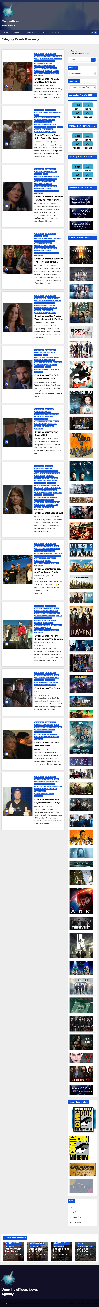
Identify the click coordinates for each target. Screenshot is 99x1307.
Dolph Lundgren (39, 475)
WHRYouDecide (9, 1246)
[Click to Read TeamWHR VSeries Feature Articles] (81, 1058)
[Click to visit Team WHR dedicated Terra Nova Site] (81, 877)
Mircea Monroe (47, 492)
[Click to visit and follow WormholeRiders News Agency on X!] (81, 225)
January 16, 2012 (42, 85)
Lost (46, 419)
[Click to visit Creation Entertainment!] (83, 1170)
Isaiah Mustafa (53, 478)
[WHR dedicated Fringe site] (81, 597)
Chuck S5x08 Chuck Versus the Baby (51, 58)
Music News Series (40, 620)
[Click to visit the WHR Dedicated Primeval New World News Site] (81, 774)
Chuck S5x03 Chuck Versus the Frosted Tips (48, 300)
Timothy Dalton (52, 423)
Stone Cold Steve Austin (52, 502)
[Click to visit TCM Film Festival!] (81, 1186)
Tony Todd (48, 70)
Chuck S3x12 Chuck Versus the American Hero (48, 727)
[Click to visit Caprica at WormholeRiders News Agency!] (81, 349)
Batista (49, 468)
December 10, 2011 (42, 323)
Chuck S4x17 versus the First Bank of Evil (47, 414)
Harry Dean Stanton (41, 478)
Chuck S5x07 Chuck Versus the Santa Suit (47, 117)
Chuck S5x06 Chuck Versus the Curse (46, 178)
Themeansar (38, 1303)
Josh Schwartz (39, 61)
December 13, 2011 (42, 265)
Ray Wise (55, 421)
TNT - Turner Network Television (59, 1243)
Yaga (91, 1246)
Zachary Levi (39, 75)
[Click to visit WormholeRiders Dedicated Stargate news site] (81, 852)
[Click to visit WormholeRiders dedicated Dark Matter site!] (81, 423)
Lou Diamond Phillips (52, 485)
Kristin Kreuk (39, 786)
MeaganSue (54, 439)
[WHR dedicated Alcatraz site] (81, 274)
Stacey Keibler (39, 502)
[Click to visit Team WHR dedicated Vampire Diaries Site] (81, 1023)
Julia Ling (59, 615)
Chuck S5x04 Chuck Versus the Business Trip (48, 238)
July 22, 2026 (84, 1255)
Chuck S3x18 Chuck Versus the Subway (46, 610)
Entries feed (74, 1212)
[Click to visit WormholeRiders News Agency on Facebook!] (81, 213)
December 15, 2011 (42, 203)
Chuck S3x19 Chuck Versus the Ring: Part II (47, 548)
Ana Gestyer (48, 466)
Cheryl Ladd (49, 56)
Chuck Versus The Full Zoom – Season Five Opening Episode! (46, 378)
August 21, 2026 (13, 1255)
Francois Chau (39, 416)
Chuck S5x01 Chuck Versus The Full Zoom (47, 357)
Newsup (29, 1303)
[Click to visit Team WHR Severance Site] (81, 820)
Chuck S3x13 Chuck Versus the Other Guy (47, 677)
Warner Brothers (40, 73)
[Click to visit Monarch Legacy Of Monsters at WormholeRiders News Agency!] (81, 737)
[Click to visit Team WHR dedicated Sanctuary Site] (81, 804)
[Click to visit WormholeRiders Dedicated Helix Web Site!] (81, 645)
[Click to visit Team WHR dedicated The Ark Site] (81, 901)
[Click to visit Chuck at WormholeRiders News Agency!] (81, 374)
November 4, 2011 (42, 382)
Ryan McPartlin (39, 68)
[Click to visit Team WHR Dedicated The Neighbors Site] (81, 967)
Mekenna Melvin (39, 65)
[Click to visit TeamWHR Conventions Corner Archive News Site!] (81, 1090)
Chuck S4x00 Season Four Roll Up (50, 473)
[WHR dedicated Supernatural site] (81, 864)
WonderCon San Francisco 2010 (44, 793)
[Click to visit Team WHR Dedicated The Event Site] (81, 923)
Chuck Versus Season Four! (48, 513)
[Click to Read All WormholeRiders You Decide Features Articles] (81, 200)
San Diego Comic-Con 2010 (53, 556)
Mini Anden (38, 492)
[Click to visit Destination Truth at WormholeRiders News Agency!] (81, 499)
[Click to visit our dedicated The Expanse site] (81, 986)
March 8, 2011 (41, 439)
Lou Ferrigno (38, 487)
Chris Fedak (58, 56)
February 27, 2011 (43, 516)
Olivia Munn (38, 495)
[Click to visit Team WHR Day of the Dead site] (81, 445)
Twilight (80, 1243)
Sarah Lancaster (51, 68)
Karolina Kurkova (40, 483)
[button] (92, 32)
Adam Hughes (49, 409)
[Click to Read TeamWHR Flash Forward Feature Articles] (81, 582)
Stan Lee (59, 127)
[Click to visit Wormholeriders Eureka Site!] (81, 531)
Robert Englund (48, 495)
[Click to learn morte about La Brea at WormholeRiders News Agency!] (81, 701)
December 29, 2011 (43, 142)
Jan (50, 695)
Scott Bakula (39, 499)
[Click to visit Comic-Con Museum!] (79, 1148)
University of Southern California (12, 1243)
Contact (16, 32)
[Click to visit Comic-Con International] (83, 1120)
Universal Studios (51, 504)
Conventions (30, 32)
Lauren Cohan (39, 419)
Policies (55, 32)
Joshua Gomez (50, 61)
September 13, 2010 (43, 642)
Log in (72, 1207)
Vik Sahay (56, 70)
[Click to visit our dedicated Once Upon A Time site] (81, 762)
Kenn (54, 85)
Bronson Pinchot (52, 471)
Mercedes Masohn (51, 490)
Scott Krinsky (39, 70)
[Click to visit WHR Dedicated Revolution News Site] (81, 789)
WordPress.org (75, 1222)
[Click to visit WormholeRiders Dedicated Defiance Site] (81, 488)
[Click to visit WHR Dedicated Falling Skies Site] (81, 550)
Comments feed (75, 1217)
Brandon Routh (39, 56)
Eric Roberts (50, 475)
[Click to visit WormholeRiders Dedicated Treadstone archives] (81, 1005)
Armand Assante (40, 468)
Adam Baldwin (39, 53)
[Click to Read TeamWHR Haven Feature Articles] (81, 621)
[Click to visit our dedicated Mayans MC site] (81, 714)
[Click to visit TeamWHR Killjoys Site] (81, 684)
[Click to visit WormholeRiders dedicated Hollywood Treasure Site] (81, 663)
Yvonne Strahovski (52, 73)
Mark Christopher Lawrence (43, 63)
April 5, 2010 (41, 749)
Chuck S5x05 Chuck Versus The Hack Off (46, 176)
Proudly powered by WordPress (11, 1303)
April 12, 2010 (41, 695)
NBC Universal (50, 65)
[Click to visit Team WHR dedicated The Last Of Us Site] (81, 945)
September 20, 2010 (43, 576)
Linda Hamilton (39, 485)
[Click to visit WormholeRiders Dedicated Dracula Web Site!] (81, 512)
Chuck (37, 58)
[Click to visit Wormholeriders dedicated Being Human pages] (81, 312)
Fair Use (44, 32)
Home (6, 32)
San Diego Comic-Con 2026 (37, 1243)
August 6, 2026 (36, 1255)
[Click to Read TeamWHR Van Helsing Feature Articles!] (81, 1042)
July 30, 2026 (60, 1255)
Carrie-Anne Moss (51, 171)
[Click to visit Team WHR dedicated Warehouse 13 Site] (81, 1074)
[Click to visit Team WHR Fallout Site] (81, 566)
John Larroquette (40, 480)
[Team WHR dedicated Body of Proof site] (81, 332)
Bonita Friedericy (50, 53)
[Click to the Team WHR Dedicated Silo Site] (81, 837)
